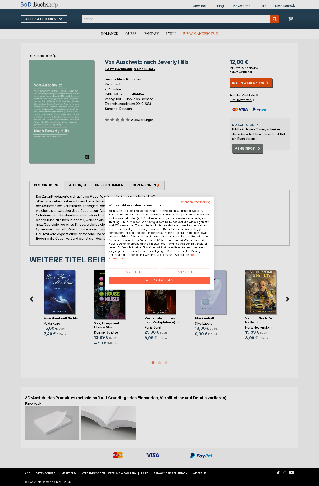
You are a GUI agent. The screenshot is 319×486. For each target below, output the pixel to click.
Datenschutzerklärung (195, 202)
